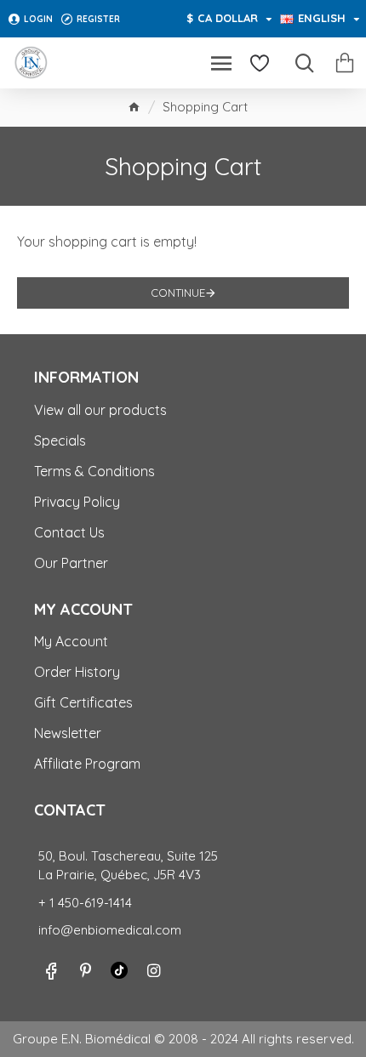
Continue (178, 292)
